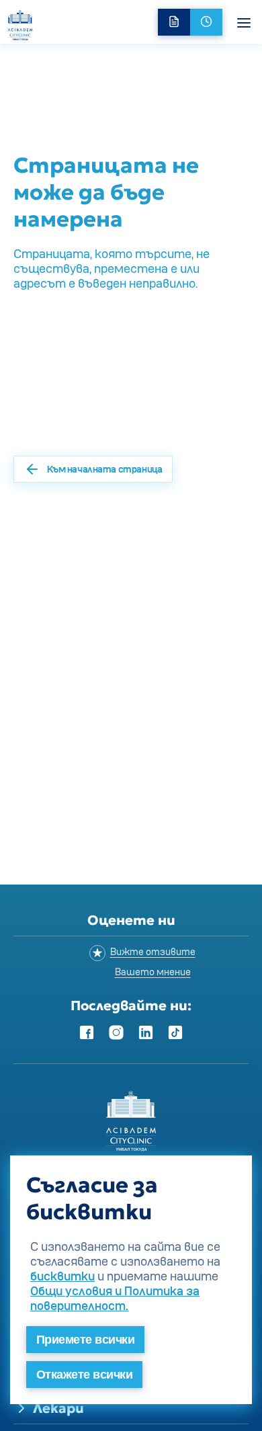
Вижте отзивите (152, 951)
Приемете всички (85, 1339)
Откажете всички (84, 1374)
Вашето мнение (153, 971)
